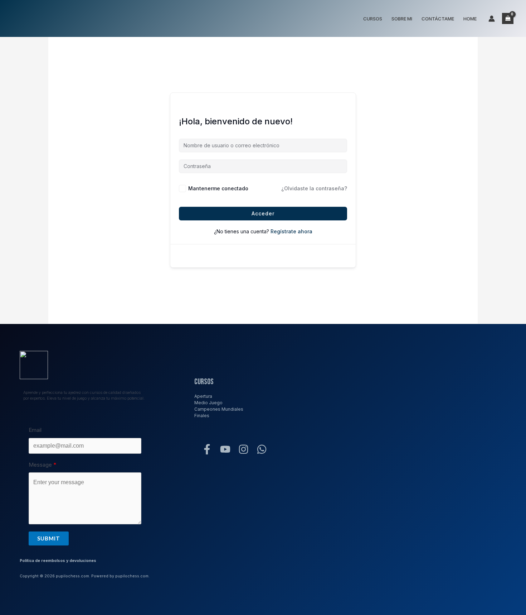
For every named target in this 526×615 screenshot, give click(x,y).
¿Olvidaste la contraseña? (314, 188)
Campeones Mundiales (218, 409)
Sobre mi (401, 19)
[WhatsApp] (262, 449)
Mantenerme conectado (218, 188)
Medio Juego (208, 402)
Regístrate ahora (291, 231)
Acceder (263, 213)
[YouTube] (225, 449)
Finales (201, 415)
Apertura (203, 396)
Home (470, 19)
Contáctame (438, 19)
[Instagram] (243, 449)
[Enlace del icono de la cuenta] (491, 18)
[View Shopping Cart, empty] (507, 18)
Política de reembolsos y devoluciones (58, 560)
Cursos (372, 19)
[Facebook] (207, 449)
